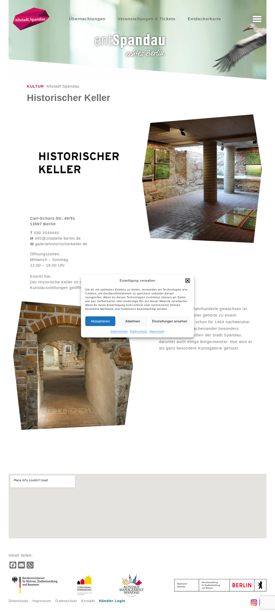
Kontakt (88, 601)
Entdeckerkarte (204, 19)
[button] (187, 280)
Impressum (156, 331)
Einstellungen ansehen (169, 321)
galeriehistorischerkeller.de (58, 244)
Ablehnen (132, 321)
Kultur (35, 86)
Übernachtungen (87, 19)
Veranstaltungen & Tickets (147, 19)
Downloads (18, 601)
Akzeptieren (100, 321)
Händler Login (112, 601)
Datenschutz (119, 331)
